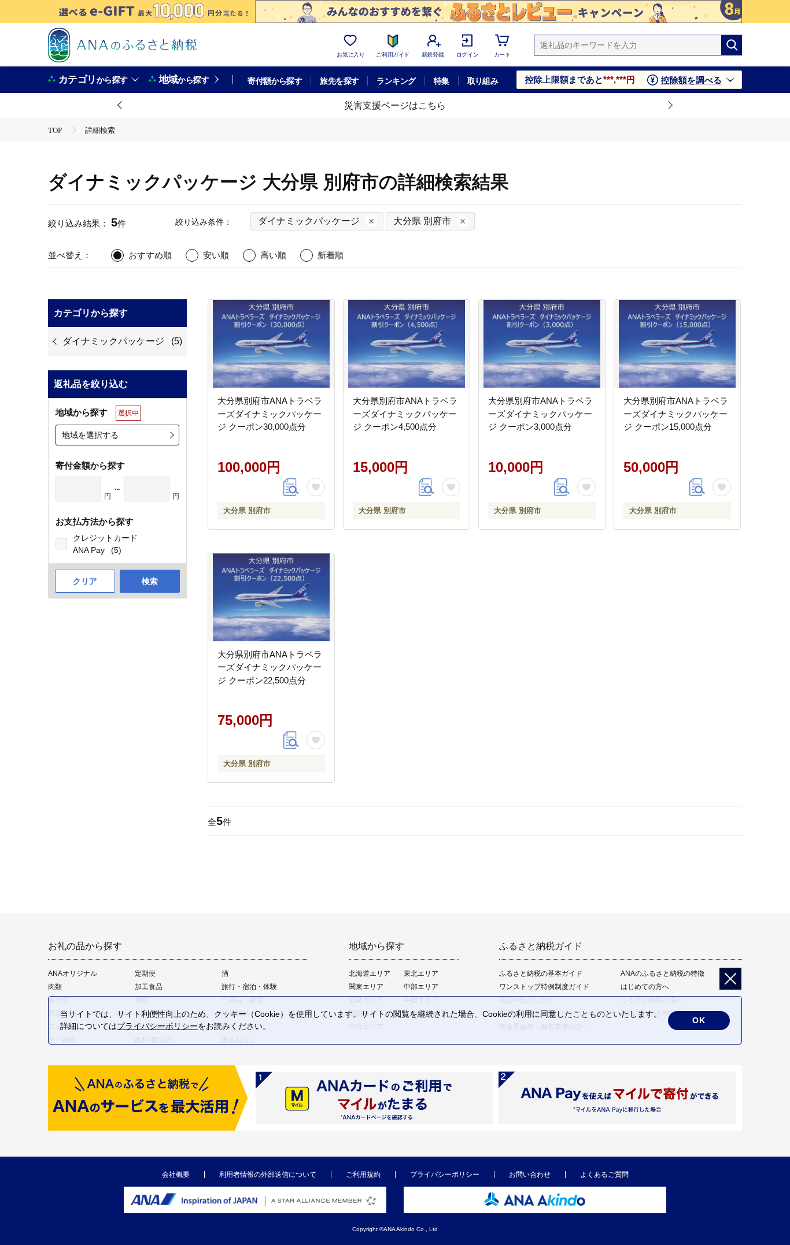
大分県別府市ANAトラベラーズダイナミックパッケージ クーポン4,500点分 (405, 414)
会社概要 (176, 1174)
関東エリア (366, 987)
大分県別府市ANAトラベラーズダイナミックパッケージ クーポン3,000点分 (540, 414)
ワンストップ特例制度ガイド (544, 987)
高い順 (273, 255)
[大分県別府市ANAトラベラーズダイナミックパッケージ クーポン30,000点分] (271, 344)
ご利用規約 (363, 1174)
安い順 (216, 255)
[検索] (731, 45)
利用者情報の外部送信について (267, 1174)
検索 (150, 581)
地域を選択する (90, 435)
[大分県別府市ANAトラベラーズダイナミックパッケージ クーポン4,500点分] (407, 344)
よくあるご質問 (604, 1174)
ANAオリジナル (72, 973)
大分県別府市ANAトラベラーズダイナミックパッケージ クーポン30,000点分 (269, 414)
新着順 (331, 255)
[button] (120, 105)
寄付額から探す (275, 81)
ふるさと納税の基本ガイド (540, 973)
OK (699, 1020)
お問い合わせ (530, 1174)
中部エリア (421, 987)
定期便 (145, 973)
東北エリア (421, 973)
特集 (441, 81)
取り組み (483, 81)
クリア (85, 581)
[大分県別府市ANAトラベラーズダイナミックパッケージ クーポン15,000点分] (677, 344)
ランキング (395, 81)
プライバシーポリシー (444, 1174)
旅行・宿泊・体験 (249, 987)
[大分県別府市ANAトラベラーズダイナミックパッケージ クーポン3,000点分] (542, 344)
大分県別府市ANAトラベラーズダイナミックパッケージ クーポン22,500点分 (269, 667)
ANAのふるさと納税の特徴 (662, 973)
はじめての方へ (645, 987)
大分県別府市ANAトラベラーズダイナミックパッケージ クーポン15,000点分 (675, 414)
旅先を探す (339, 81)
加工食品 (149, 987)
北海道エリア (369, 973)
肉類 (55, 987)
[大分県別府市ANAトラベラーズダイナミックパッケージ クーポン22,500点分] (271, 597)
